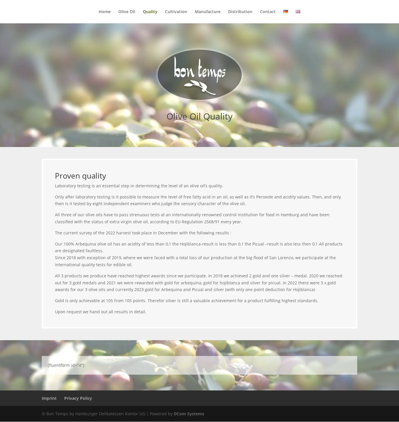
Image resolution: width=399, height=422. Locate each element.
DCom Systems (189, 413)
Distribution (240, 12)
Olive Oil (126, 12)
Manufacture (208, 12)
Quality (150, 12)
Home (105, 12)
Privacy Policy (78, 398)
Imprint (49, 398)
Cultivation (176, 12)
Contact (268, 12)
